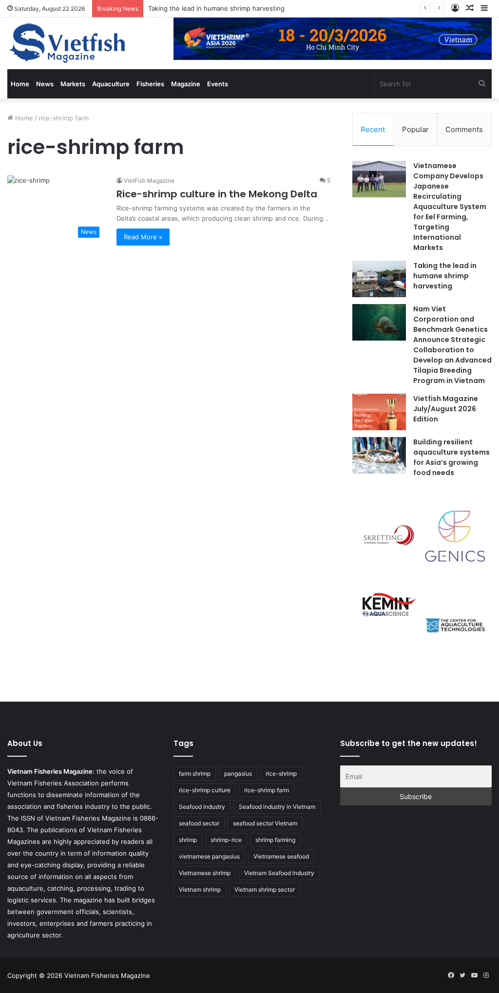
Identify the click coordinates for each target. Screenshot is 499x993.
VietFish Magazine (149, 180)
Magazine (185, 84)
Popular (415, 129)
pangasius (238, 773)
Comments (464, 129)
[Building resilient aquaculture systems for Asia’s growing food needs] (379, 455)
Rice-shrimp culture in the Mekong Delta (216, 194)
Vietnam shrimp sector (264, 889)
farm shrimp (195, 773)
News (45, 84)
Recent (373, 129)
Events (217, 84)
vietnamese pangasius (209, 856)
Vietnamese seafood (281, 856)
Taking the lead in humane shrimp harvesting (216, 8)
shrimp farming (275, 839)
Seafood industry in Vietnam (277, 806)
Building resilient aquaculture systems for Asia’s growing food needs (451, 457)
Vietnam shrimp (200, 889)
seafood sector (199, 823)
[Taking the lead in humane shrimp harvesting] (379, 279)
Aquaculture (111, 84)
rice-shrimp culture (204, 790)
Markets (72, 84)
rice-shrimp (281, 773)
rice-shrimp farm (266, 790)
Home (20, 84)
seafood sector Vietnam (265, 823)
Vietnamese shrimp (204, 873)
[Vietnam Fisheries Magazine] (68, 43)
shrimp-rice (226, 839)
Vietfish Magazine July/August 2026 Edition (445, 409)
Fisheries (150, 84)
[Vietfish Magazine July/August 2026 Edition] (379, 412)
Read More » (143, 237)
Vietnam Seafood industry (279, 873)
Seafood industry (202, 806)
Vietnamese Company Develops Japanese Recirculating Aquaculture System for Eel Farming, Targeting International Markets (449, 206)
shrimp (188, 839)
